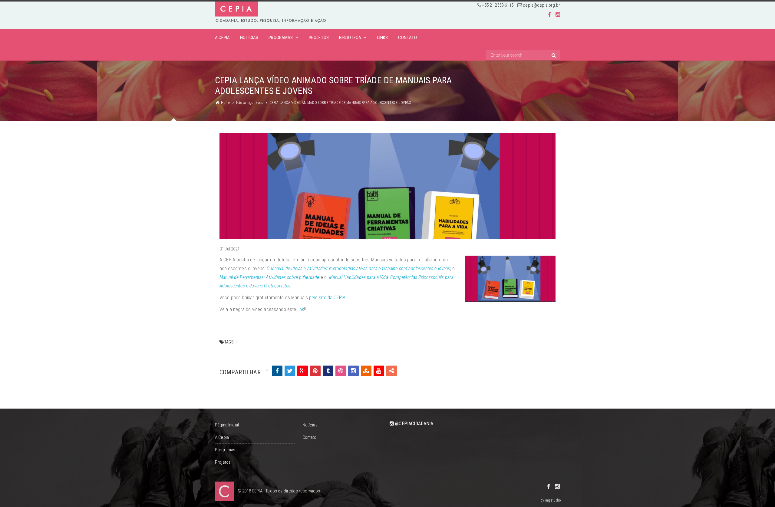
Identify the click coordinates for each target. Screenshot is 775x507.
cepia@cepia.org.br (541, 5)
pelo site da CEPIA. (327, 297)
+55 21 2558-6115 (497, 5)
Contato (407, 37)
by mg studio (550, 500)
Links (382, 37)
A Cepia (222, 37)
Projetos (319, 37)
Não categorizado (249, 103)
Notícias (249, 37)
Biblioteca (350, 37)
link (301, 309)
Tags (229, 342)
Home (225, 103)
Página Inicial (227, 425)
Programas (281, 37)
